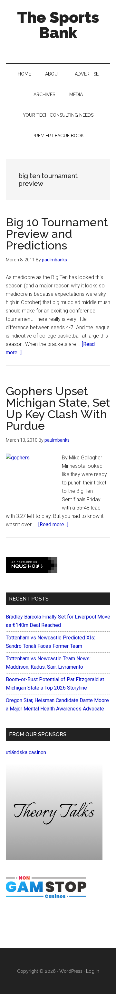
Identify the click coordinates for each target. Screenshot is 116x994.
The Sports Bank (58, 25)
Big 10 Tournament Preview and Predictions (57, 233)
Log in (92, 971)
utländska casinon (26, 752)
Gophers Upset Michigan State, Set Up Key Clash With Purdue (58, 408)
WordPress (70, 971)
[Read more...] (53, 524)
